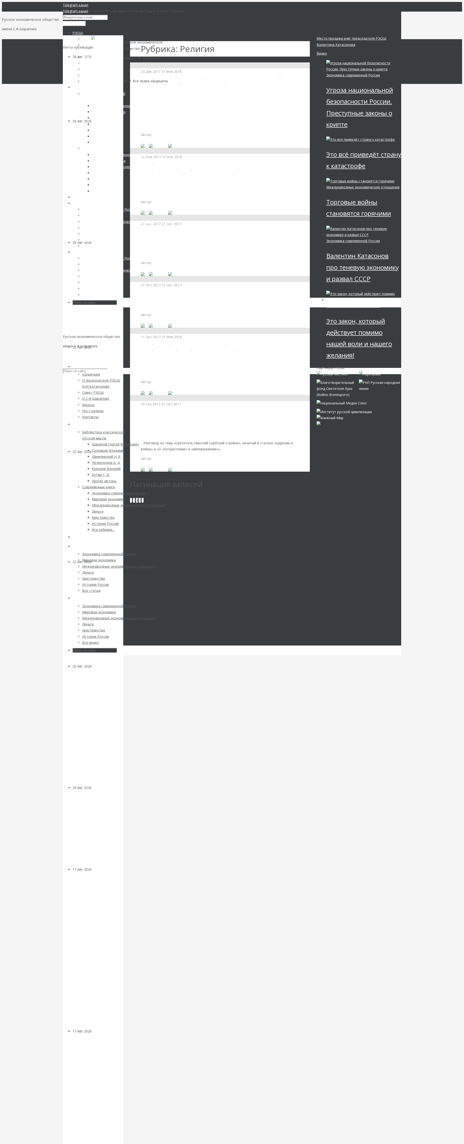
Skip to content (75, 355)
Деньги (97, 666)
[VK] (145, 145)
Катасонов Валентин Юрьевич (178, 262)
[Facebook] (158, 145)
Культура (162, 163)
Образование (165, 349)
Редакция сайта (166, 381)
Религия (171, 83)
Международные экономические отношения (362, 187)
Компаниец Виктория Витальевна (181, 134)
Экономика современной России (353, 75)
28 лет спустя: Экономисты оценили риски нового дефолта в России (96, 831)
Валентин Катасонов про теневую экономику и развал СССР (362, 267)
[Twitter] (175, 145)
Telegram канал (75, 5)
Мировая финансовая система (179, 77)
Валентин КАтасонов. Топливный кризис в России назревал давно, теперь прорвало (97, 402)
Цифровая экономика (244, 83)
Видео (322, 53)
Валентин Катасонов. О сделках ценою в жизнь (206, 302)
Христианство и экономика (202, 83)
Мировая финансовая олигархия (198, 163)
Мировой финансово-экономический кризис (243, 77)
